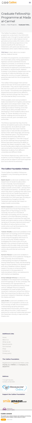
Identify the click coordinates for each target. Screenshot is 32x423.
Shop (4, 349)
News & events (7, 344)
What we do (6, 342)
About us (5, 340)
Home (3, 25)
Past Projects (12, 25)
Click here (4, 52)
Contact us (6, 351)
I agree (3, 419)
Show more (9, 419)
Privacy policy (6, 353)
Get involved (6, 346)
